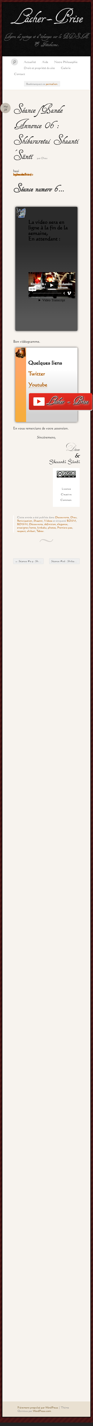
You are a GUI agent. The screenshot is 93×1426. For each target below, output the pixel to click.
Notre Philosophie (65, 62)
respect (21, 531)
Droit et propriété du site (39, 68)
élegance (62, 524)
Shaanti (38, 520)
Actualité (30, 62)
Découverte (36, 524)
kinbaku (42, 527)
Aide (45, 62)
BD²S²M (22, 524)
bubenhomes (22, 174)
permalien (51, 84)
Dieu (44, 158)
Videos (48, 520)
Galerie (66, 68)
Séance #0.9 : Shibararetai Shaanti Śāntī (29, 561)
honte (32, 527)
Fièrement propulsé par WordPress (37, 1407)
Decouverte (62, 517)
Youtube (37, 384)
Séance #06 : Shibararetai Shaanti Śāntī (65, 561)
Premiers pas (64, 527)
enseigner (22, 527)
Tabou (40, 531)
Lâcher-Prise (46, 19)
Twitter (37, 373)
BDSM (71, 520)
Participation (24, 520)
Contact (19, 74)
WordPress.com (42, 1410)
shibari (31, 531)
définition (50, 524)
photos (52, 527)
